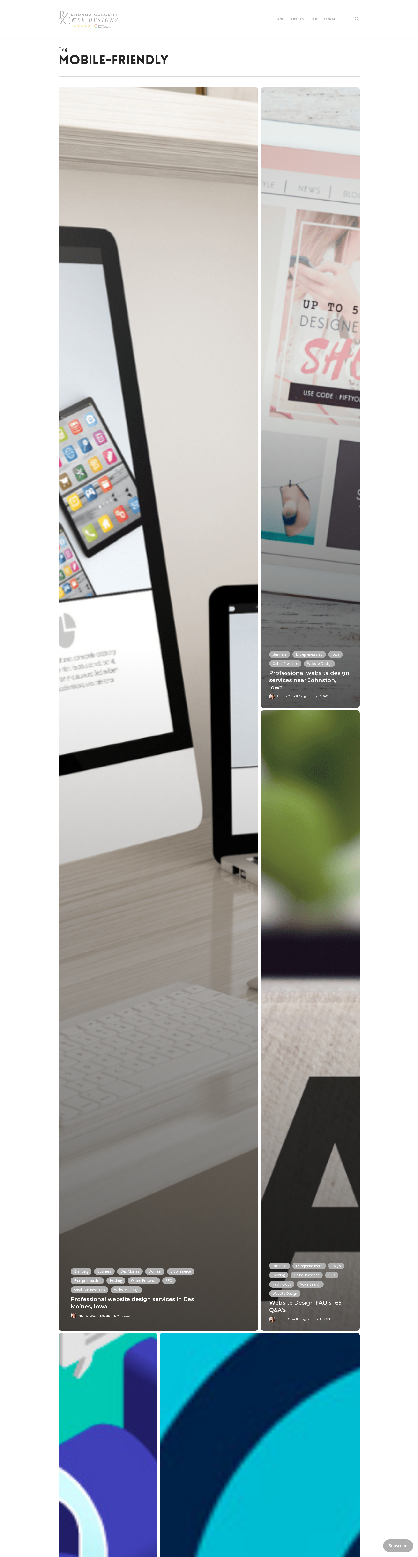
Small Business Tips (89, 1289)
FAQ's (336, 1265)
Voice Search (310, 1284)
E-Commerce (180, 1271)
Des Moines (129, 1271)
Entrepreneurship (87, 1280)
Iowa (335, 654)
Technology (282, 1284)
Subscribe (398, 1545)
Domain (155, 1271)
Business (104, 1271)
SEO (169, 1280)
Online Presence (144, 1280)
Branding (81, 1271)
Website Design (126, 1289)
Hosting (116, 1280)
